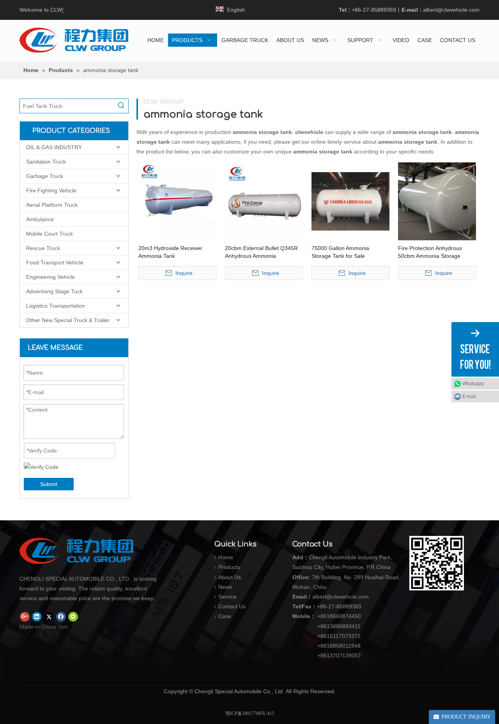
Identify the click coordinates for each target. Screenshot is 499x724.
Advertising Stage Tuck (54, 291)
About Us (229, 577)
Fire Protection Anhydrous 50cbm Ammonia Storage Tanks (430, 252)
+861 (323, 646)
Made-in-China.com (43, 627)
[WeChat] (73, 617)
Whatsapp (473, 383)
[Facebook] (61, 617)
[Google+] (25, 617)
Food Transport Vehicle (54, 262)
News (225, 587)
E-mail (469, 396)
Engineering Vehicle (50, 277)
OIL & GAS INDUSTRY (54, 147)
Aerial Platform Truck (52, 205)
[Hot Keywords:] (121, 106)
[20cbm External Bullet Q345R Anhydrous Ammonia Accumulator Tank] (264, 201)
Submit (48, 484)
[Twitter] (49, 617)
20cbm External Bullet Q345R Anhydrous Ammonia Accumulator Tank (261, 252)
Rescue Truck (43, 248)
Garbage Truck (44, 176)
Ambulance (40, 219)
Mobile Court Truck (49, 234)
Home (225, 557)
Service (227, 597)
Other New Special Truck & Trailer (68, 320)
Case (224, 616)
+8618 (325, 616)
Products (229, 567)
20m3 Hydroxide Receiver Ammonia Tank (170, 252)
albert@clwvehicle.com (451, 10)
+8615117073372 (339, 636)
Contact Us (232, 606)
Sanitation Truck (46, 162)
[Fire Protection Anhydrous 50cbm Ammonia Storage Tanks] (437, 201)
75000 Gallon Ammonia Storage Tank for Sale (340, 252)
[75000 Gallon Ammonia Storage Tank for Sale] (350, 201)
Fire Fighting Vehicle (51, 190)
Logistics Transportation (55, 306)
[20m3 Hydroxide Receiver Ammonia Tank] (177, 201)
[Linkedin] (37, 617)
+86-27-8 (328, 606)
